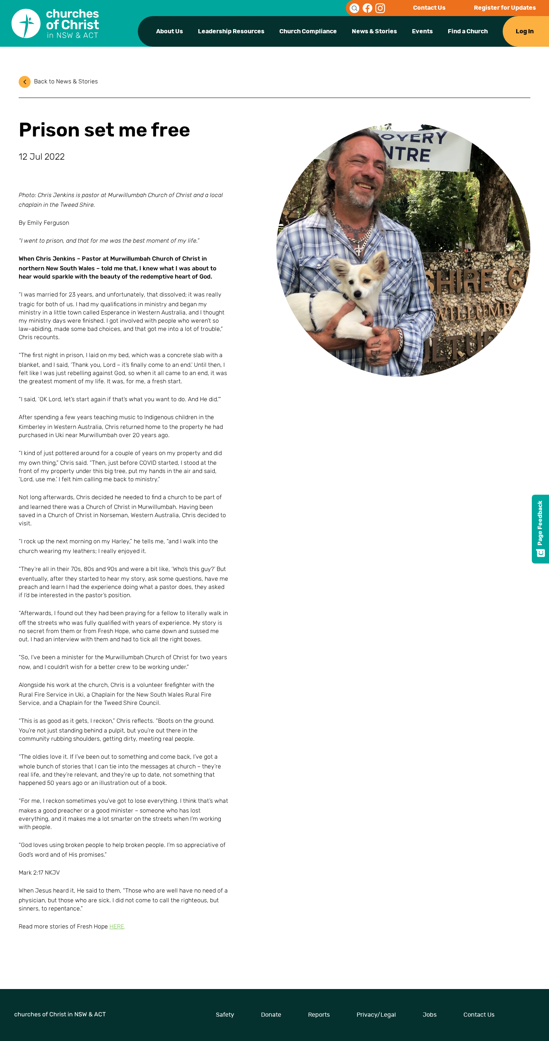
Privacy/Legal (376, 1015)
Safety (225, 1015)
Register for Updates (505, 8)
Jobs (430, 1015)
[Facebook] (367, 8)
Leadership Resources (231, 31)
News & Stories (374, 31)
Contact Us (429, 8)
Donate (271, 1015)
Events (422, 31)
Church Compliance (308, 31)
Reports (319, 1015)
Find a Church (468, 31)
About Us (169, 31)
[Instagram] (380, 8)
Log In (525, 31)
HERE (116, 927)
